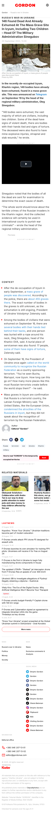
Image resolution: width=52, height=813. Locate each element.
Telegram (41, 94)
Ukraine (32, 446)
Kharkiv (41, 446)
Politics (5, 651)
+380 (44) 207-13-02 (16, 751)
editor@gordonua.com (16, 755)
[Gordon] (25, 5)
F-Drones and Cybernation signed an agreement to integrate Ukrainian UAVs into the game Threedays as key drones (25, 612)
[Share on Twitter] (16, 440)
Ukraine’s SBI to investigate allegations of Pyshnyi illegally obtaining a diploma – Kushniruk (24, 579)
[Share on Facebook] (11, 440)
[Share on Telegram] (22, 440)
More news (26, 629)
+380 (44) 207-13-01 (15, 747)
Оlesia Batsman (36, 703)
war (23, 446)
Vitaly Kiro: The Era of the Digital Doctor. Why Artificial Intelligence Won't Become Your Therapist (25, 588)
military (6, 450)
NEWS (4, 642)
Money (4, 655)
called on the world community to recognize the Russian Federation (26, 366)
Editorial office (8, 740)
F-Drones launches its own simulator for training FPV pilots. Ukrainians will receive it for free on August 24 (26, 551)
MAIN (28, 642)
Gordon (5, 12)
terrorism (15, 446)
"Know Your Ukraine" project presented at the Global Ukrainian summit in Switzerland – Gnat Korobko (26, 622)
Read (44, 458)
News (28, 647)
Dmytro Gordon (36, 672)
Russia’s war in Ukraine (20, 12)
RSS (31, 717)
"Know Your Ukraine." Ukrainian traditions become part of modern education (25, 531)
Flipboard (34, 712)
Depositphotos (33, 788)
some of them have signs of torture (24, 349)
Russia (5, 446)
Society (5, 660)
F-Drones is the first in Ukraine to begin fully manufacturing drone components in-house (22, 561)
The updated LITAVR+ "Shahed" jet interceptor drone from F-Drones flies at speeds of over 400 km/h (26, 570)
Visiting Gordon (36, 721)
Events (18, 511)
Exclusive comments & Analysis (35, 652)
